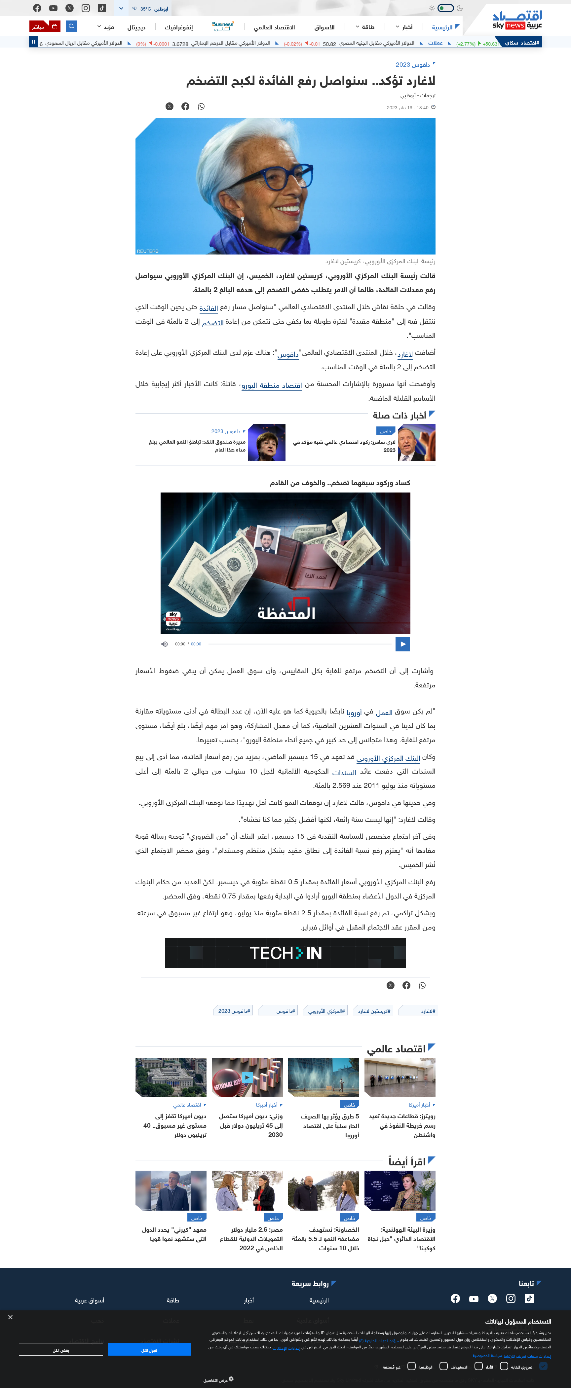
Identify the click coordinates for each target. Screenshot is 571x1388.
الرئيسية (442, 26)
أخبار (249, 1299)
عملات (479, 42)
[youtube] (473, 1299)
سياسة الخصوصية (487, 1354)
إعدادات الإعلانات (286, 1347)
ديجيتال (136, 26)
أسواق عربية (89, 1299)
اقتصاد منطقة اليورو (272, 384)
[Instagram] (86, 8)
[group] (168, 644)
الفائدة (209, 307)
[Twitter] (69, 8)
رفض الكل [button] (61, 1349)
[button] (142, 8)
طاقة (173, 1299)
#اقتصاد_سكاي (522, 41)
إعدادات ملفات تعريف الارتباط (527, 1355)
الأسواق (325, 26)
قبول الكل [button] (149, 1349)
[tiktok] (529, 1300)
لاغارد (405, 353)
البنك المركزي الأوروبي (388, 756)
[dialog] (285, 1349)
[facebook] (455, 1300)
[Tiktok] (102, 8)
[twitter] (492, 1300)
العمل (384, 711)
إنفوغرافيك (179, 26)
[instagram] (510, 1300)
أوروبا (354, 711)
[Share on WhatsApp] (201, 107)
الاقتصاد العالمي (274, 26)
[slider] (300, 644)
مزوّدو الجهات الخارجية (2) (379, 1339)
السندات (344, 771)
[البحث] (71, 26)
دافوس (288, 353)
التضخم (213, 321)
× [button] (10, 1317)
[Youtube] (53, 8)
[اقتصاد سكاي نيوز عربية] (502, 20)
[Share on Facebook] (185, 107)
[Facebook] (37, 8)
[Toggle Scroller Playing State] (33, 41)
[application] (285, 644)
